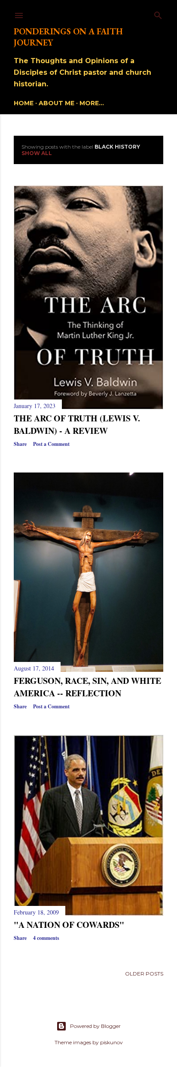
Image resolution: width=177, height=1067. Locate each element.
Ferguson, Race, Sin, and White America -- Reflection (87, 686)
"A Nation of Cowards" (69, 924)
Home (24, 103)
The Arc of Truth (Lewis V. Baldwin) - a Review (77, 424)
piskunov (111, 1042)
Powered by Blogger (95, 1026)
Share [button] (20, 444)
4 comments (46, 938)
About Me (56, 103)
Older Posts (144, 973)
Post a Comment (51, 444)
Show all (36, 153)
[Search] (158, 13)
